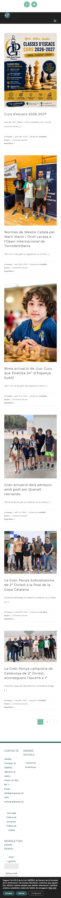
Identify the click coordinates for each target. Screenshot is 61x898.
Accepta (9, 893)
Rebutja (21, 893)
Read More (8, 143)
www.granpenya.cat (14, 801)
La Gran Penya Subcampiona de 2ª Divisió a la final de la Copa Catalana (29, 585)
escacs (9, 136)
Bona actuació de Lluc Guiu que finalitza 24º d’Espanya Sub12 (28, 373)
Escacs (7, 140)
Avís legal (11, 813)
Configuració (36, 893)
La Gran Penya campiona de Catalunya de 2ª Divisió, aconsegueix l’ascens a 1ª (28, 673)
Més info (52, 888)
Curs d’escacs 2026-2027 (25, 114)
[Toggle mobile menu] (55, 20)
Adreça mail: (11, 873)
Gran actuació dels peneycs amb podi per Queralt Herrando (28, 489)
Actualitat (42, 136)
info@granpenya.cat (14, 793)
